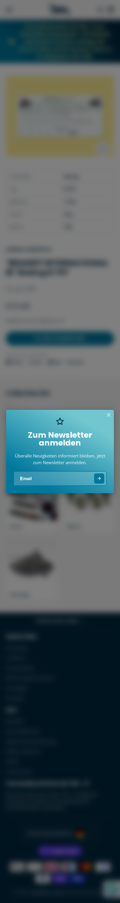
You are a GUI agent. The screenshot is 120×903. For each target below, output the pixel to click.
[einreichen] (99, 478)
